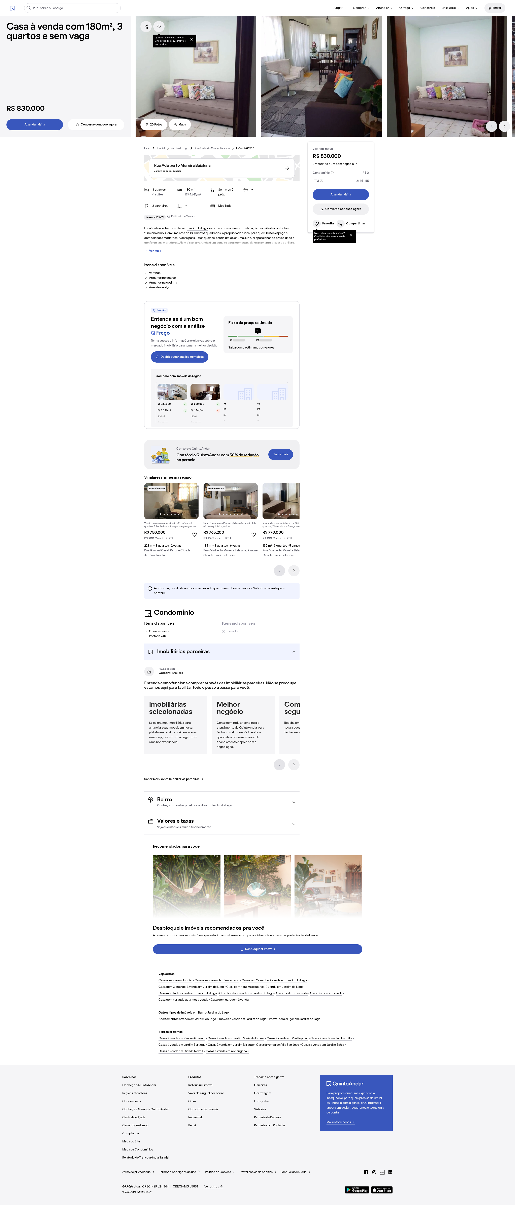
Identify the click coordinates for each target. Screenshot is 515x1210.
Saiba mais (280, 454)
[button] (222, 652)
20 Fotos (156, 124)
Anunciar (382, 8)
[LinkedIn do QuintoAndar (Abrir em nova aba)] (390, 1172)
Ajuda (470, 8)
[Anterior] (491, 126)
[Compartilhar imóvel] (146, 26)
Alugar (338, 8)
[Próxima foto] (191, 501)
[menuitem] (340, 8)
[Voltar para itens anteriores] (279, 764)
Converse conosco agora (98, 124)
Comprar (359, 8)
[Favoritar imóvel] (159, 26)
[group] (171, 521)
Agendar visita (35, 124)
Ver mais (155, 251)
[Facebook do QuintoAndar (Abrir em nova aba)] (366, 1172)
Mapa (182, 124)
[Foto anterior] (151, 501)
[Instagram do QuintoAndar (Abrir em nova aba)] (374, 1172)
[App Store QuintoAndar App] (382, 1190)
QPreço (404, 8)
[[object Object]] (191, 39)
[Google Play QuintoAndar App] (357, 1190)
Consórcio (427, 8)
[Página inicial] (12, 7)
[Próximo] (504, 126)
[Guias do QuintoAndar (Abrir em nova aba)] (382, 1172)
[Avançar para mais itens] (294, 764)
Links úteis (449, 8)
